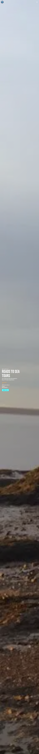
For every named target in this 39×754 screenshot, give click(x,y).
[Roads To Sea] (2, 2)
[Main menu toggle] (37, 2)
